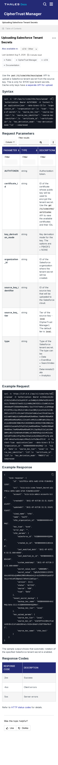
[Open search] (44, 4)
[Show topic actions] (54, 38)
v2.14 (46, 60)
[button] (29, 28)
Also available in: (10, 49)
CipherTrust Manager (27, 60)
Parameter (10, 150)
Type (24, 150)
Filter (7, 157)
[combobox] (29, 49)
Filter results (24, 138)
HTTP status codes (21, 707)
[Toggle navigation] (51, 4)
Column (9, 142)
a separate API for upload (39, 85)
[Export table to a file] (53, 142)
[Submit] (40, 142)
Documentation (12, 65)
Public (8, 60)
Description (46, 150)
